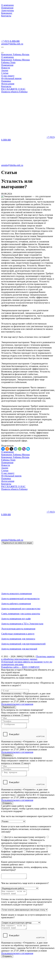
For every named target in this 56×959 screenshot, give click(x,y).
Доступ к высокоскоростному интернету (25, 837)
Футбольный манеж (11, 78)
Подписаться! (8, 707)
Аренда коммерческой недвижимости (20, 598)
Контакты (6, 15)
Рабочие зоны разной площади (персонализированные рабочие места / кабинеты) (26, 854)
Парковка (6, 81)
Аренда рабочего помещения (16, 603)
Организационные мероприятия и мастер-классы (26, 845)
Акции (4, 70)
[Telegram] (15, 449)
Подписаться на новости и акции (17, 543)
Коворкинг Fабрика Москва (15, 59)
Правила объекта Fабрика (14, 91)
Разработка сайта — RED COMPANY (20, 667)
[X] (11, 449)
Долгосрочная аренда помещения (18, 628)
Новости (5, 67)
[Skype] (28, 449)
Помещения (7, 7)
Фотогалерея (7, 83)
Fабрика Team (8, 62)
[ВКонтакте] (3, 449)
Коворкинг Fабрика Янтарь (15, 54)
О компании (7, 5)
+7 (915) (10, 41)
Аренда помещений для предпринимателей (23, 643)
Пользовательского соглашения (17, 704)
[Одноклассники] (7, 449)
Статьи (4, 73)
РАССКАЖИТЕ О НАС (13, 89)
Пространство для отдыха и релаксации (24, 848)
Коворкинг (6, 13)
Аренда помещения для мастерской (19, 649)
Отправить (7, 755)
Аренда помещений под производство (20, 608)
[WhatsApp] (20, 449)
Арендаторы (7, 10)
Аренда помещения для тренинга (18, 638)
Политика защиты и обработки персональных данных (28, 657)
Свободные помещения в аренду (17, 633)
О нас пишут (7, 75)
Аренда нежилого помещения (16, 593)
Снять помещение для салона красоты (20, 613)
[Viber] (24, 449)
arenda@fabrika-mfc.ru (12, 44)
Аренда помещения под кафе (16, 618)
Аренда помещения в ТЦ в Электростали (22, 623)
